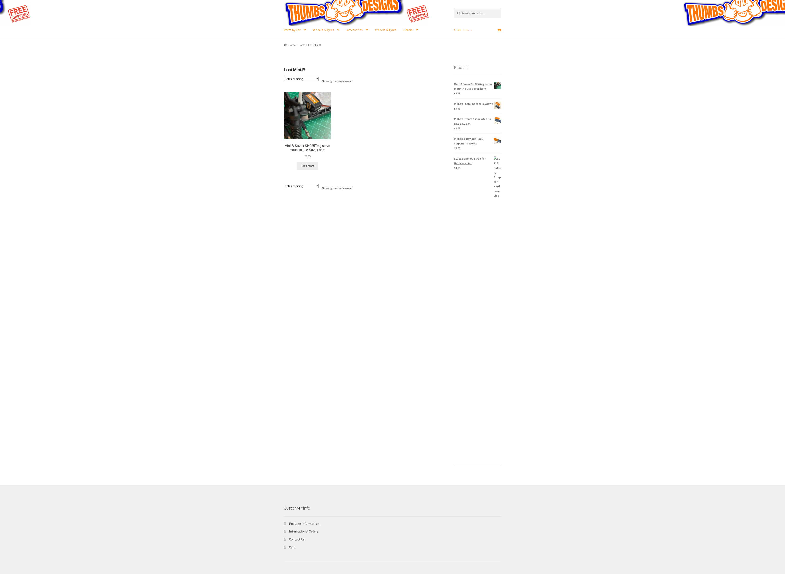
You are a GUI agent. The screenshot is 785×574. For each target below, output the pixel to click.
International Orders (303, 531)
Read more (307, 166)
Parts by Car (292, 30)
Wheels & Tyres (323, 30)
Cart (292, 547)
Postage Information (304, 523)
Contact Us (297, 539)
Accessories (355, 30)
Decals (408, 30)
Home (292, 45)
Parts (302, 45)
